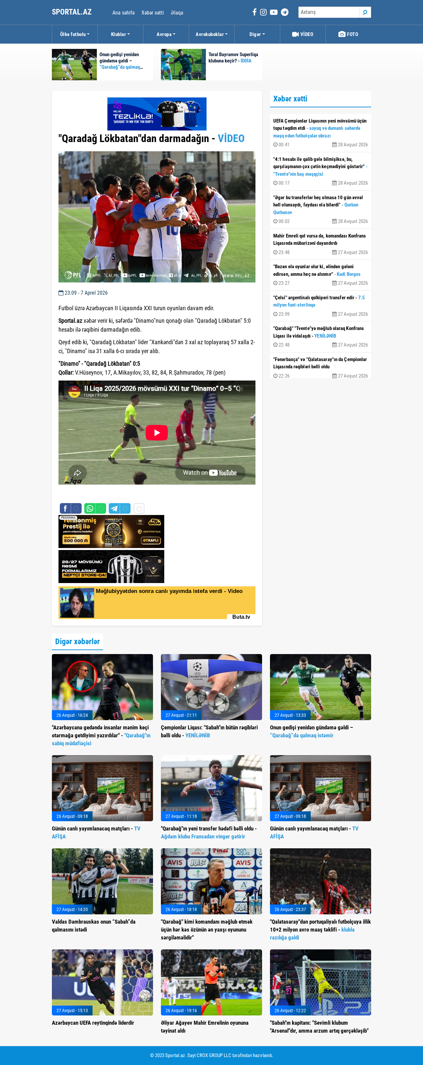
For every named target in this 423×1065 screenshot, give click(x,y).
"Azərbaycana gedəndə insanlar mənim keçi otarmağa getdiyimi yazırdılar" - (101, 735)
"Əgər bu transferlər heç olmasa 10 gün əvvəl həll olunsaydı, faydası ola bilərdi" (320, 210)
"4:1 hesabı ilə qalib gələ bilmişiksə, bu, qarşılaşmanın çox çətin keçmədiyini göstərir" (320, 171)
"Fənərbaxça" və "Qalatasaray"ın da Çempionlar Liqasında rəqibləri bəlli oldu (320, 367)
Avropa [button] (164, 34)
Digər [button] (255, 34)
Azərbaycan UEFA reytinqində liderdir (93, 1022)
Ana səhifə (123, 13)
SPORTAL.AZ (72, 12)
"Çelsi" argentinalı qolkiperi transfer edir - (320, 306)
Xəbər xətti (152, 13)
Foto (352, 34)
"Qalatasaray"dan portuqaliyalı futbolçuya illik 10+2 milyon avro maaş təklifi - (320, 929)
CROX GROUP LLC (214, 1055)
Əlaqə (177, 13)
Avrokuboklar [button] (210, 34)
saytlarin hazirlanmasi (85, 494)
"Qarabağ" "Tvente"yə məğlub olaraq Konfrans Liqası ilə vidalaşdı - (320, 336)
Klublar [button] (118, 34)
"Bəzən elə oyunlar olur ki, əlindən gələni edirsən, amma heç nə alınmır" (320, 275)
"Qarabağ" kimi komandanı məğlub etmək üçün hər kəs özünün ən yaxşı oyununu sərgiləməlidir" (206, 929)
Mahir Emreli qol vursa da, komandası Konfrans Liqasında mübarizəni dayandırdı (320, 244)
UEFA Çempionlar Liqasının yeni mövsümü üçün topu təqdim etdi (320, 133)
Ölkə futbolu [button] (73, 34)
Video (306, 34)
